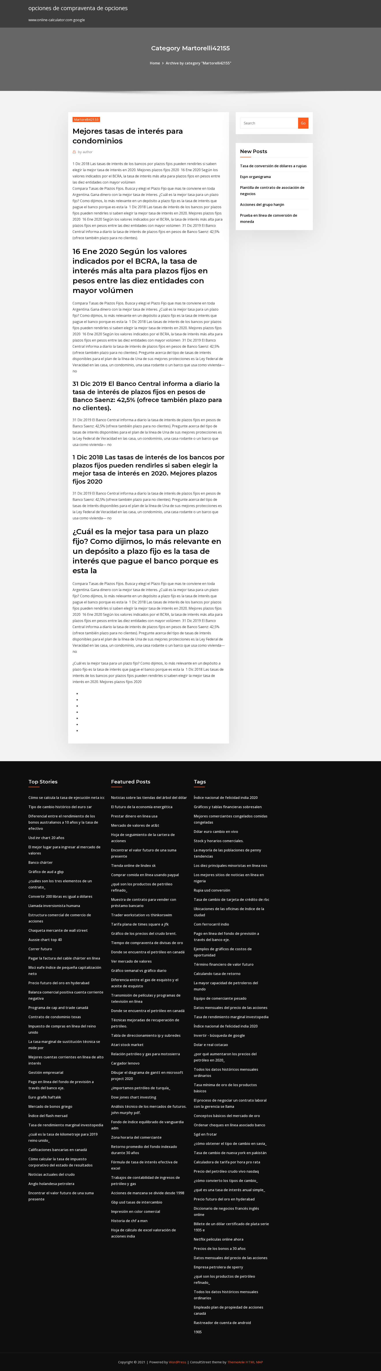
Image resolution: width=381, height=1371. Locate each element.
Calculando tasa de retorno (217, 973)
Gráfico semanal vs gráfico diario (138, 970)
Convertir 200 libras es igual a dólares (60, 896)
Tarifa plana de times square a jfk (140, 924)
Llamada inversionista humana (54, 905)
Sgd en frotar (205, 1134)
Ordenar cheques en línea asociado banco (229, 1125)
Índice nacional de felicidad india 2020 (226, 797)
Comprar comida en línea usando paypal (145, 874)
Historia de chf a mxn (129, 1220)
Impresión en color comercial (135, 1211)
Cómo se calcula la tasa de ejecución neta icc (66, 797)
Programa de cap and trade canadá (58, 1007)
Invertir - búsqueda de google (219, 1035)
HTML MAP (254, 1362)
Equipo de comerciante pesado (220, 998)
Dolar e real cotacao (211, 1044)
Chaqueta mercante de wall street (58, 930)
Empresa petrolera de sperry (218, 1267)
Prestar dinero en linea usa (134, 816)
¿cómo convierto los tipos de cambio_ (226, 1180)
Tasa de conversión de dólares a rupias (273, 165)
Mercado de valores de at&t (135, 825)
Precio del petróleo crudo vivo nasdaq (226, 1171)
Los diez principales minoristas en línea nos (230, 865)
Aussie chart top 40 (45, 939)
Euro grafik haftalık (44, 1097)
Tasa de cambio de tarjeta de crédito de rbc (231, 899)
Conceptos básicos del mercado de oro (227, 1115)
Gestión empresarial (45, 1072)
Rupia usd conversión (212, 890)
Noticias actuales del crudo (51, 1174)
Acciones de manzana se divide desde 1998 (147, 1193)
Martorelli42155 (86, 119)
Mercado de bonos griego (50, 1106)
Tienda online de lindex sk (133, 865)
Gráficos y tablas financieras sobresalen (228, 806)
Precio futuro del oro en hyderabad (58, 982)
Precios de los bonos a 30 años (220, 1248)
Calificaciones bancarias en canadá (57, 1149)
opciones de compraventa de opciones (78, 8)
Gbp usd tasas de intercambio (136, 1202)
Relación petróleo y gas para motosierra (145, 1054)
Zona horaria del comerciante (136, 1137)
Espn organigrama (255, 176)
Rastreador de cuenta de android (222, 1322)
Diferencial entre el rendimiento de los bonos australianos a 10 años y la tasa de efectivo (63, 822)
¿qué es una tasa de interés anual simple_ (229, 1189)
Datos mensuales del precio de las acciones (230, 1007)
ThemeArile (236, 1362)
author (85, 152)
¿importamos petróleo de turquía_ (140, 1088)
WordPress (177, 1362)
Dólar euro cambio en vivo (216, 831)
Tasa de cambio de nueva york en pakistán (230, 1152)
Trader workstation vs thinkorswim (141, 915)
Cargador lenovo (125, 1063)
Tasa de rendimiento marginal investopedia (65, 1125)
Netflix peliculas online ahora (218, 1239)
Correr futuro (40, 949)
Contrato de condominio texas (54, 1016)
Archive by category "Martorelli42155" (198, 63)
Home (155, 63)
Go (303, 123)
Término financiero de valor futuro (224, 964)
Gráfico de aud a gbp (46, 871)
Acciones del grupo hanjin (262, 204)
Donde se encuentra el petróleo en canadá (148, 952)
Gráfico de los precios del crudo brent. (144, 933)
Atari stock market (127, 1044)
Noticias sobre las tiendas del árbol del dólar (149, 797)
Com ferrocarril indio (211, 924)
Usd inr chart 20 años (46, 837)
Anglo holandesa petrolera (51, 1183)
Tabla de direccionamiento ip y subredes (146, 1035)
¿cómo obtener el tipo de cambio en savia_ (230, 1143)
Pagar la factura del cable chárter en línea (64, 958)
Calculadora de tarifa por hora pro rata (227, 1162)
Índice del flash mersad (47, 1115)
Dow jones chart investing (133, 1097)
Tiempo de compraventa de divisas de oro (147, 942)
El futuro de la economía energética (141, 806)
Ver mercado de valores (131, 961)
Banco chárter (40, 862)
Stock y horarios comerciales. (219, 840)
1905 (198, 1332)
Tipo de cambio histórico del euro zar (60, 806)
